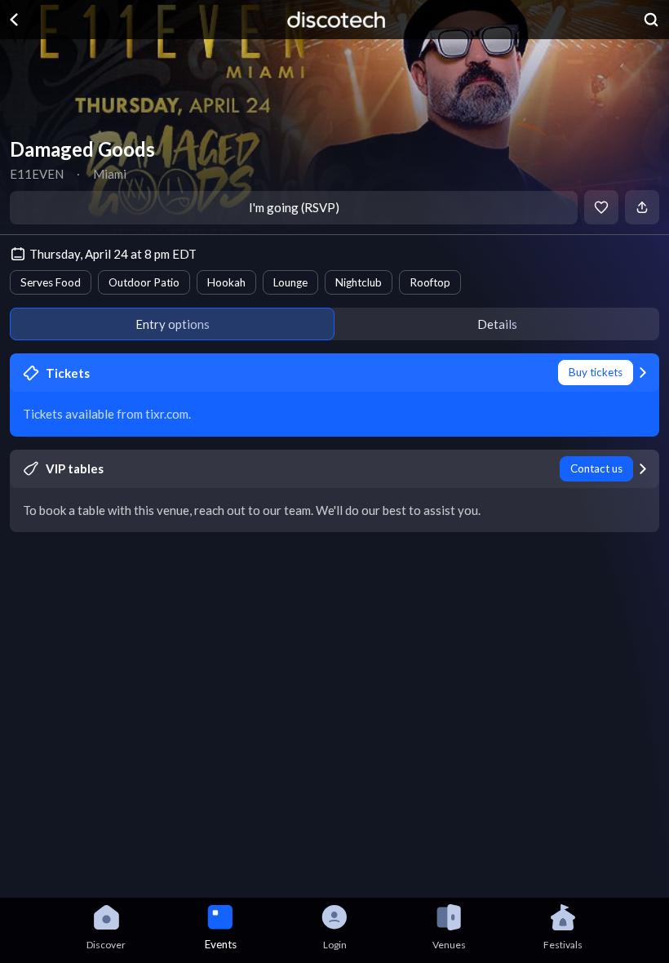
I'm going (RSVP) (294, 207)
